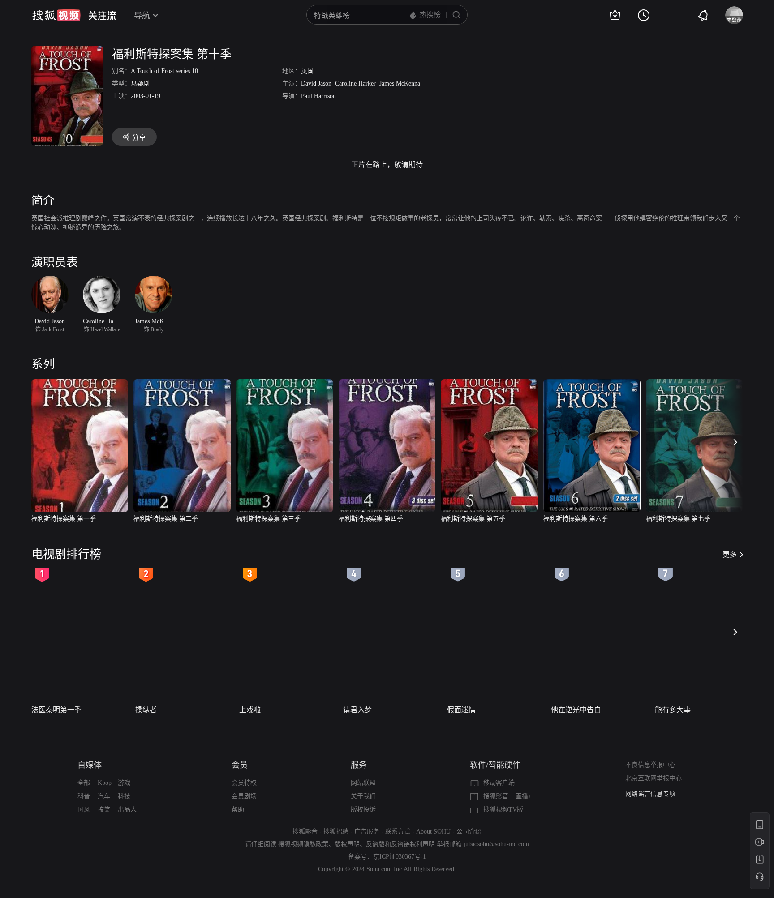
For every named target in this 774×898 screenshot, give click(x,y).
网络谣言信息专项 (650, 794)
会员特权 (244, 782)
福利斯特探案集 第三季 (268, 518)
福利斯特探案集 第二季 (165, 518)
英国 (307, 71)
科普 (83, 796)
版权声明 (347, 844)
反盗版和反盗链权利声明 (400, 844)
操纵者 (146, 710)
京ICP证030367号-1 (399, 856)
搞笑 (104, 809)
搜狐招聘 (335, 831)
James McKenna (399, 83)
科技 (124, 796)
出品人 (127, 809)
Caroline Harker (355, 83)
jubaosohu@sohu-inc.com (496, 844)
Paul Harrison (318, 96)
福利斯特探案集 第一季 (63, 518)
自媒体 (89, 765)
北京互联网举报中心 (653, 778)
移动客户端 (499, 782)
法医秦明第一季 (56, 710)
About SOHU (433, 831)
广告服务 (366, 831)
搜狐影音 (495, 796)
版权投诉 (363, 809)
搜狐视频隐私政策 (303, 844)
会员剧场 (244, 796)
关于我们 (363, 796)
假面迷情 (461, 710)
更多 (729, 554)
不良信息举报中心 (650, 764)
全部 (83, 782)
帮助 (238, 809)
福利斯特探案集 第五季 (473, 518)
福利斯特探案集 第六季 (575, 518)
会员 (240, 765)
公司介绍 (469, 831)
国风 (83, 809)
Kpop (105, 782)
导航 (142, 16)
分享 (139, 137)
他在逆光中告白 (576, 710)
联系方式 (397, 831)
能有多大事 (673, 710)
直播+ (524, 796)
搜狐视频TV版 (503, 809)
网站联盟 (363, 782)
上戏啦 (250, 710)
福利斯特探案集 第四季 (371, 518)
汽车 (104, 796)
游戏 (124, 782)
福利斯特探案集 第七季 (678, 518)
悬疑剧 (140, 83)
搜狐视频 (56, 15)
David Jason (316, 83)
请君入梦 (357, 710)
